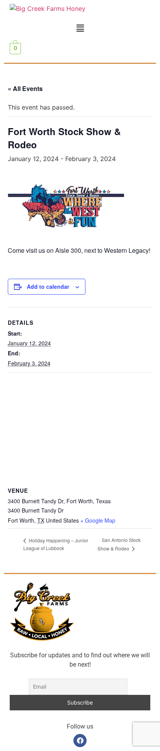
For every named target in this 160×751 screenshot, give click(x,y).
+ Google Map (97, 520)
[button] (80, 28)
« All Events (25, 88)
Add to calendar (48, 286)
